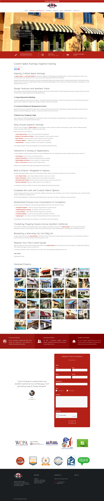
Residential (60, 390)
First (57, 367)
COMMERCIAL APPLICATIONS (39, 481)
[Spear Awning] (33, 272)
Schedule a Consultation (78, 54)
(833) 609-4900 (61, 482)
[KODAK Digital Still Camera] (20, 272)
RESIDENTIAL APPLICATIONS (39, 480)
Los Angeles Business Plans (22, 498)
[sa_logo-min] (52, 5)
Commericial (72, 390)
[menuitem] (26, 10)
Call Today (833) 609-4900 (26, 54)
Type (57, 388)
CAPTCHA (58, 411)
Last (73, 367)
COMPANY (36, 478)
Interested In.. (59, 381)
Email (57, 374)
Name (57, 365)
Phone (74, 374)
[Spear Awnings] (20, 304)
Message (58, 394)
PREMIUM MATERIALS (38, 482)
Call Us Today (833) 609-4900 (52, 1)
